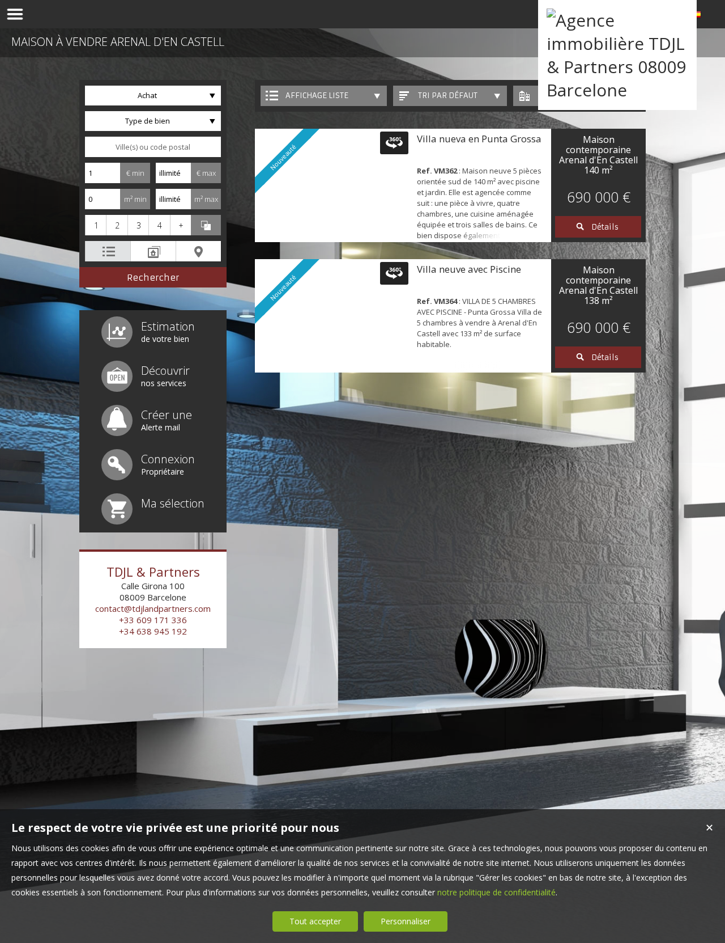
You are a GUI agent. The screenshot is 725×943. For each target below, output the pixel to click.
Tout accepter (315, 921)
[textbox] (153, 147)
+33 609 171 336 (153, 619)
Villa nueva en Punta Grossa (479, 138)
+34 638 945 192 (153, 631)
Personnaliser (405, 921)
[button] (95, 225)
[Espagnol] (696, 16)
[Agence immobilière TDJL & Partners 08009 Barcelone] (617, 90)
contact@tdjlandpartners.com (153, 608)
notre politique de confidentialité (496, 892)
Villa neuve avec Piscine (469, 269)
